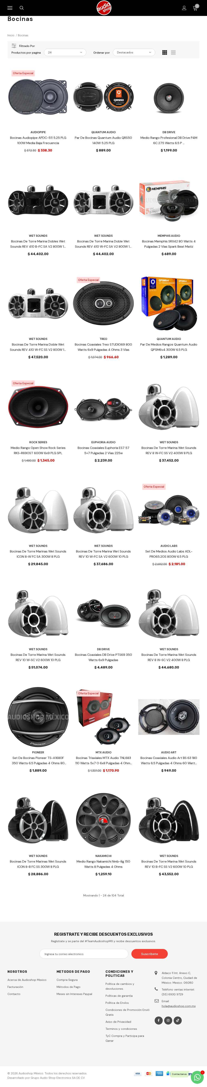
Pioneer (38, 752)
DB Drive (169, 132)
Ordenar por (101, 52)
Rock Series (38, 442)
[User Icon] (184, 8)
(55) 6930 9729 (172, 994)
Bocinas (23, 35)
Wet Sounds (38, 236)
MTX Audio (103, 752)
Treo (103, 339)
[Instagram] (168, 1020)
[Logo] (104, 7)
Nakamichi (103, 856)
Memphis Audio (169, 236)
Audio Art (168, 752)
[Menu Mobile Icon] (9, 8)
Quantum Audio (103, 132)
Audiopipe (38, 132)
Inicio (10, 35)
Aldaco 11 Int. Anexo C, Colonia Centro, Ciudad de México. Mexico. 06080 (179, 977)
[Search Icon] (26, 8)
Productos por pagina (26, 52)
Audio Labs (169, 546)
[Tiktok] (178, 1020)
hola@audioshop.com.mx (179, 1006)
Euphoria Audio (103, 442)
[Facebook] (159, 1020)
